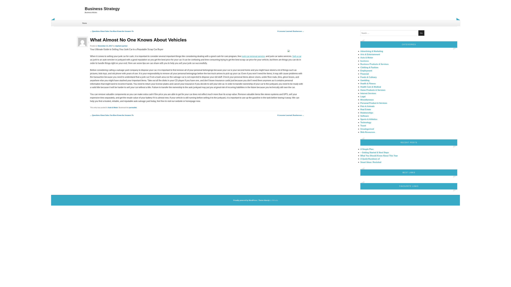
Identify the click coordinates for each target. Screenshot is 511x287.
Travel (363, 125)
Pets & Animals (367, 106)
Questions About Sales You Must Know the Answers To (111, 31)
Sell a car (296, 56)
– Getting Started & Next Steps (374, 152)
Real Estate (365, 109)
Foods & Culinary (368, 77)
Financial (364, 74)
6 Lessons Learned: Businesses (290, 31)
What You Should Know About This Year (379, 156)
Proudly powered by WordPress (245, 200)
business (364, 61)
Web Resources (367, 132)
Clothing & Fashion (369, 67)
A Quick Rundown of (370, 159)
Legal (362, 96)
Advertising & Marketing (371, 51)
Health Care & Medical (370, 87)
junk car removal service (253, 56)
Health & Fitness (368, 83)
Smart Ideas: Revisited (370, 162)
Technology (365, 122)
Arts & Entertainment (370, 54)
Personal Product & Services (373, 103)
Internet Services (368, 93)
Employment (366, 70)
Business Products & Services (374, 64)
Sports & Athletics (368, 119)
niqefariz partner (121, 46)
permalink (133, 108)
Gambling (364, 80)
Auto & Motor (113, 108)
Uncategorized (367, 129)
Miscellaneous (367, 100)
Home (84, 23)
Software (364, 116)
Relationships (366, 113)
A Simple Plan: (367, 149)
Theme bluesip (263, 200)
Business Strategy (102, 9)
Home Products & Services (372, 90)
